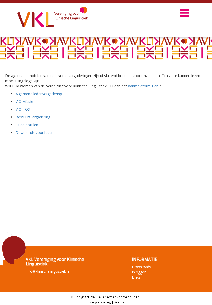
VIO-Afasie (24, 101)
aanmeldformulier (143, 85)
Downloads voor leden (35, 132)
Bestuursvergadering (33, 117)
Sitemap (120, 302)
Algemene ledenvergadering (39, 93)
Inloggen (139, 272)
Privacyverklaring (98, 302)
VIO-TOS (23, 109)
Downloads (141, 266)
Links (136, 277)
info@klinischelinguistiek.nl (48, 271)
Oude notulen (27, 124)
